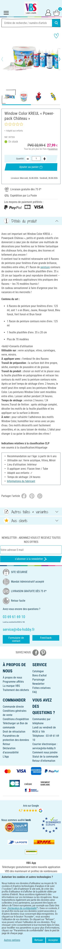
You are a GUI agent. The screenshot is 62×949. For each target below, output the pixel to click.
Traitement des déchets (16, 690)
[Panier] (56, 12)
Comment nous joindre (45, 752)
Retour (6, 744)
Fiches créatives (41, 688)
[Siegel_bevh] (16, 827)
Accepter (53, 940)
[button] (5, 59)
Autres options (12, 940)
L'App (6, 756)
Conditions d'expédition (16, 719)
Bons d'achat (39, 675)
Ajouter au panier (29, 167)
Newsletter (38, 683)
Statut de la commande (45, 756)
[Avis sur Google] (31, 808)
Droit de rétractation (14, 731)
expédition (53, 149)
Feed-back (45, 637)
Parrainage (38, 679)
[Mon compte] (48, 12)
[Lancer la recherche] (56, 23)
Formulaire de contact (16, 639)
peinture (45, 267)
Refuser (38, 940)
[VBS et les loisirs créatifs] (31, 8)
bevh (28, 820)
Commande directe (13, 706)
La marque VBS (11, 685)
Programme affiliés (13, 681)
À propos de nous (12, 677)
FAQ (34, 692)
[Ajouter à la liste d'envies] (56, 35)
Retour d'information (43, 760)
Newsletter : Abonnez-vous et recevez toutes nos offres (31, 540)
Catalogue (38, 671)
